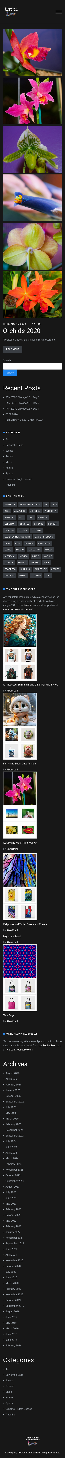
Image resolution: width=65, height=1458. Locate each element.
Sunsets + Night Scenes (19, 479)
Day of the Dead (14, 445)
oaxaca (9, 562)
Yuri (48, 575)
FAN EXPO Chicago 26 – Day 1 (22, 408)
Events (9, 450)
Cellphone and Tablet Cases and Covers (25, 924)
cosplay (9, 530)
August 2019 (13, 1311)
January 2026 (13, 1090)
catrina (42, 517)
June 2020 (11, 1277)
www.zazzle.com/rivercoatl (18, 609)
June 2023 (11, 1198)
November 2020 (14, 1260)
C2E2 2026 (12, 414)
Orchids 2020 (21, 331)
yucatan (36, 575)
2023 (54, 504)
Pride (47, 562)
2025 (7, 511)
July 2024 (11, 1141)
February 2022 (13, 1226)
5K (46, 504)
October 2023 (13, 1175)
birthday (10, 517)
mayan (48, 550)
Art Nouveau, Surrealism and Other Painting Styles (30, 684)
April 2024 (11, 1152)
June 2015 (11, 1339)
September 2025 (15, 1101)
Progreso (10, 569)
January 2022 (13, 1232)
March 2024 (12, 1158)
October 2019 (13, 1300)
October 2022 (13, 1215)
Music (9, 462)
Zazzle (28, 605)
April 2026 (11, 1078)
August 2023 (13, 1186)
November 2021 (14, 1237)
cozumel (37, 530)
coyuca (23, 530)
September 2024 (15, 1135)
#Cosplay (10, 504)
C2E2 (31, 517)
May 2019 (11, 1322)
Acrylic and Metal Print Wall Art (20, 842)
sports (55, 569)
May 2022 (11, 1220)
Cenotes (24, 524)
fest (17, 543)
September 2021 (15, 1243)
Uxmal (23, 575)
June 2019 (11, 1317)
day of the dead (44, 537)
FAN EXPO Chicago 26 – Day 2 (22, 403)
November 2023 (14, 1169)
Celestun (10, 524)
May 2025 (11, 1112)
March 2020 (12, 1283)
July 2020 (11, 1271)
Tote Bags (8, 1015)
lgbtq (8, 550)
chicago (38, 524)
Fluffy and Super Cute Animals (19, 763)
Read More (12, 349)
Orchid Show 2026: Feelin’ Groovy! (24, 420)
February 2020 (13, 1288)
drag (8, 543)
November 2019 (14, 1294)
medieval (10, 556)
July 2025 (11, 1107)
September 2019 (15, 1305)
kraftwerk (44, 543)
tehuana (10, 575)
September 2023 (15, 1181)
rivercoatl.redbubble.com (19, 1049)
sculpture (41, 569)
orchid (22, 562)
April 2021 (11, 1254)
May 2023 (11, 1203)
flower (29, 543)
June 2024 (11, 1147)
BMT (21, 517)
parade (35, 562)
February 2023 (13, 1209)
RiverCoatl (12, 690)
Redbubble (49, 1045)
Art (7, 439)
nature (48, 556)
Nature (36, 324)
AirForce (35, 511)
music (35, 556)
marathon (34, 550)
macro (20, 550)
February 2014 (13, 1345)
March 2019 (12, 1328)
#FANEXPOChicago (30, 504)
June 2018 (11, 1334)
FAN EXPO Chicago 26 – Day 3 (22, 397)
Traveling (10, 484)
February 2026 (13, 1084)
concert (52, 524)
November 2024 (14, 1129)
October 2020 (13, 1266)
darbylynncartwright (17, 537)
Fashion (10, 456)
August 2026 (13, 1073)
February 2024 (13, 1164)
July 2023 (11, 1192)
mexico (24, 556)
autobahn (51, 511)
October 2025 (13, 1095)
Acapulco (19, 511)
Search (7, 360)
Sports (9, 473)
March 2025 (12, 1118)
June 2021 (11, 1249)
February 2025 (13, 1124)
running (25, 569)
